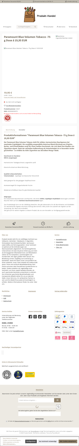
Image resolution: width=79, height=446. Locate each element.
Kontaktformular (61, 239)
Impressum (7, 296)
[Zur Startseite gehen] (39, 14)
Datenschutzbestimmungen (22, 421)
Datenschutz (7, 301)
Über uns (59, 247)
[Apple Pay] (58, 327)
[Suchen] (35, 27)
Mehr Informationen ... (9, 444)
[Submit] (57, 400)
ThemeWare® (56, 433)
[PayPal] (65, 317)
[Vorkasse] (58, 317)
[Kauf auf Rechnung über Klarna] (65, 338)
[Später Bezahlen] (58, 322)
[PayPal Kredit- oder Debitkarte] (68, 322)
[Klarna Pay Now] (71, 338)
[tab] (10, 130)
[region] (39, 68)
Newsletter (59, 242)
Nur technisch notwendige (47, 441)
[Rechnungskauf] (72, 317)
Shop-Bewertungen (62, 245)
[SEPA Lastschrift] (72, 327)
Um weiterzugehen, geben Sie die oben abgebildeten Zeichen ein (37, 410)
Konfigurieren (31, 441)
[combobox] (24, 27)
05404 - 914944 (7, 323)
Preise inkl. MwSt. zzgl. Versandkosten (15, 97)
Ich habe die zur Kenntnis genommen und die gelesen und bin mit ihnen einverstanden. (40, 421)
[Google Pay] (65, 327)
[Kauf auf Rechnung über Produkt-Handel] (58, 332)
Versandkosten (35, 431)
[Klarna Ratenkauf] (58, 338)
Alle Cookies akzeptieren (68, 441)
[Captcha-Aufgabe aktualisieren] (58, 407)
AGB (4, 298)
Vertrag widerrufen (61, 291)
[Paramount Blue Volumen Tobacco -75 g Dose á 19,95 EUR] (39, 68)
